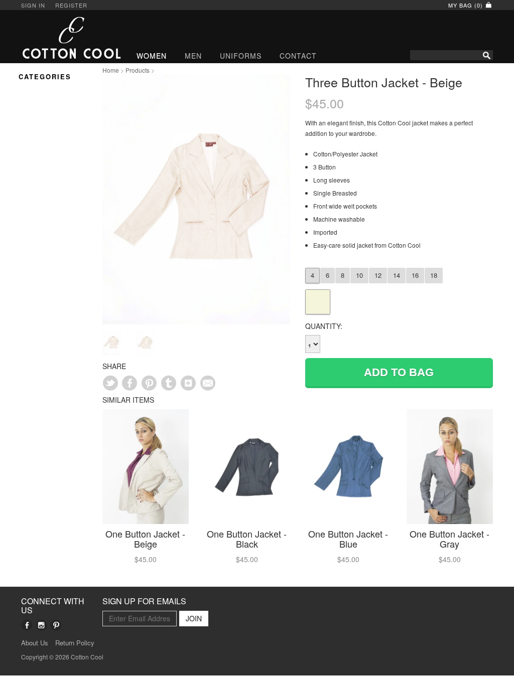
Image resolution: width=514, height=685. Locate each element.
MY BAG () (466, 5)
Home (110, 70)
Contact (298, 56)
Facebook (27, 625)
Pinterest (56, 625)
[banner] (54, 37)
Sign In (33, 5)
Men (193, 56)
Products (137, 70)
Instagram (41, 625)
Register (71, 5)
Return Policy (74, 642)
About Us (34, 642)
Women (152, 56)
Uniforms (241, 56)
